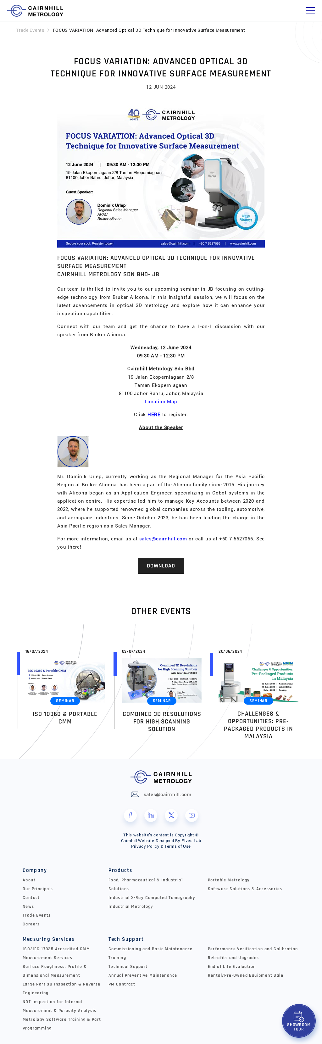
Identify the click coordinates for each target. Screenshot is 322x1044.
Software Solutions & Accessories (245, 889)
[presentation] (9, 692)
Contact (31, 898)
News (28, 906)
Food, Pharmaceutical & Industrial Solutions (145, 884)
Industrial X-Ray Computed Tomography (151, 898)
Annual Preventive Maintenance (142, 975)
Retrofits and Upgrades (233, 958)
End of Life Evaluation (232, 966)
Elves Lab (191, 840)
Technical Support (128, 966)
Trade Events (30, 30)
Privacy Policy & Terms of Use (161, 846)
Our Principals (38, 889)
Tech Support (126, 939)
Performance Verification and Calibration (253, 949)
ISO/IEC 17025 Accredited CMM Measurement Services (56, 953)
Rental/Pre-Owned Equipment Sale (245, 975)
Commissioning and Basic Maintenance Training (150, 953)
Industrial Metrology (130, 906)
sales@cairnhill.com (163, 538)
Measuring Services (49, 939)
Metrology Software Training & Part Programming (62, 1024)
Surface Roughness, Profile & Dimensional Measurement (55, 971)
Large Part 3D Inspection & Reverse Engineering (62, 988)
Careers (31, 924)
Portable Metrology (229, 880)
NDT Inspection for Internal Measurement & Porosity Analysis (59, 1006)
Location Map (161, 401)
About (29, 880)
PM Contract (121, 984)
